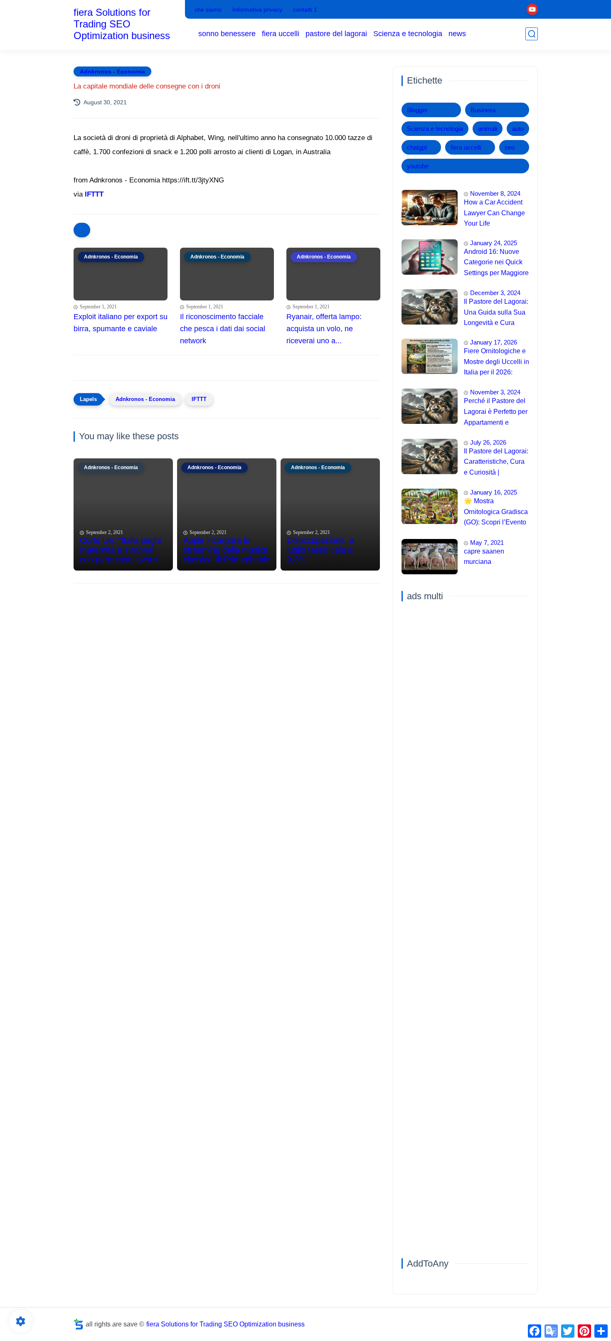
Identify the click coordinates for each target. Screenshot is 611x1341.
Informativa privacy (257, 9)
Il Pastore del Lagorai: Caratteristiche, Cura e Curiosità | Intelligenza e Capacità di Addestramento (496, 463)
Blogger (417, 109)
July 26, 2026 (488, 442)
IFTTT (94, 194)
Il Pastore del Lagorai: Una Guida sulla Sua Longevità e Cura (496, 312)
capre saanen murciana (484, 557)
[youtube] (532, 9)
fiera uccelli (280, 34)
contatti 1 (305, 9)
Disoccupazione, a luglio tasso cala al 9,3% (320, 550)
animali (487, 128)
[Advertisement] (227, 654)
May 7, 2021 (487, 542)
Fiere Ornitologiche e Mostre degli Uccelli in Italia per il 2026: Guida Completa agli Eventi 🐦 (496, 362)
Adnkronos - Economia (112, 71)
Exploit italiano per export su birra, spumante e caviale (121, 322)
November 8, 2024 (495, 193)
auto (518, 128)
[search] (531, 33)
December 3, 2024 (495, 292)
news (457, 34)
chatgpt (417, 147)
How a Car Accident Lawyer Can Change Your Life (494, 213)
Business (483, 109)
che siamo (208, 9)
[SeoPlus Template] (79, 1324)
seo (510, 147)
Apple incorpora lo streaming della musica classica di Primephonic (226, 550)
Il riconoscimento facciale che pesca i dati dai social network (222, 328)
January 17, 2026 (493, 342)
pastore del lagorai (336, 34)
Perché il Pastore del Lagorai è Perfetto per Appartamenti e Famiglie (495, 412)
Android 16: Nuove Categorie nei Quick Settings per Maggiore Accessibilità (496, 263)
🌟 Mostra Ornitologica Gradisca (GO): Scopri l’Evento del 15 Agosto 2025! (496, 512)
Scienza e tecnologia (407, 34)
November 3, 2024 (495, 392)
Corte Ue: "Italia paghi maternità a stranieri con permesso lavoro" (120, 550)
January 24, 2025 (493, 242)
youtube (418, 166)
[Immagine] (430, 207)
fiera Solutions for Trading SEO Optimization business (122, 24)
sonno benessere (227, 34)
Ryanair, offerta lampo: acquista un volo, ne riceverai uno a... (324, 328)
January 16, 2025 (493, 492)
